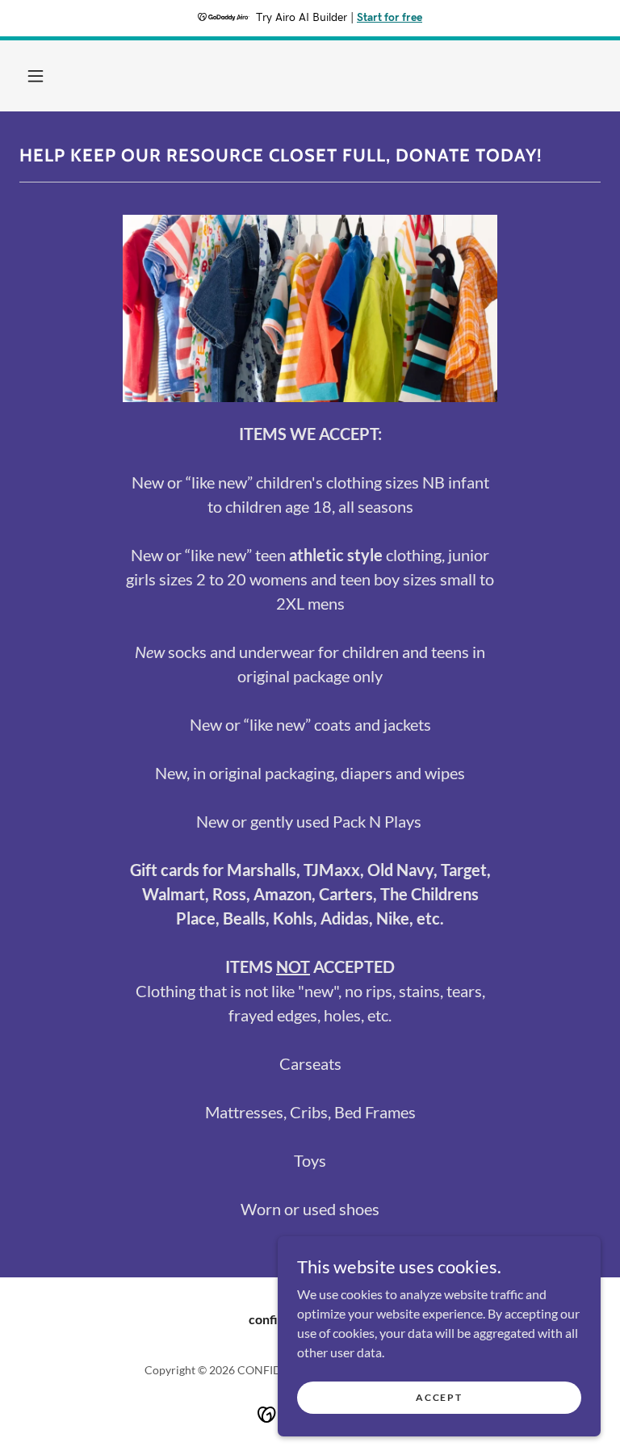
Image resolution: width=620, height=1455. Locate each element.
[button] (35, 76)
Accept (439, 1397)
